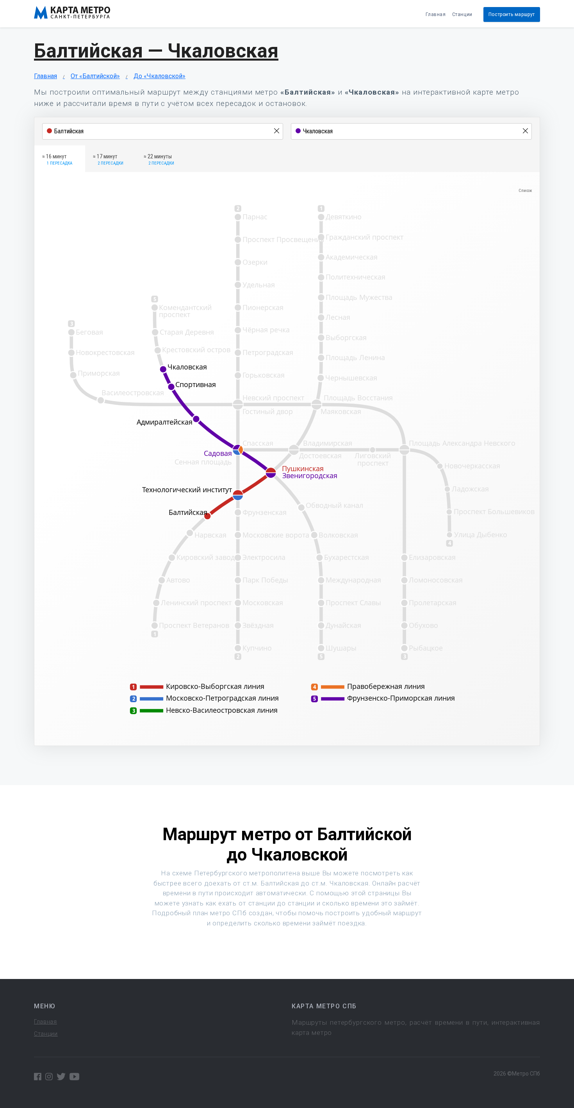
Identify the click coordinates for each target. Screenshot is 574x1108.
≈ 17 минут (108, 159)
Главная (436, 14)
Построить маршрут (511, 14)
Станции (462, 14)
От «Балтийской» (95, 76)
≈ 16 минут (57, 159)
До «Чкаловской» (159, 76)
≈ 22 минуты (159, 159)
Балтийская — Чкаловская (156, 50)
